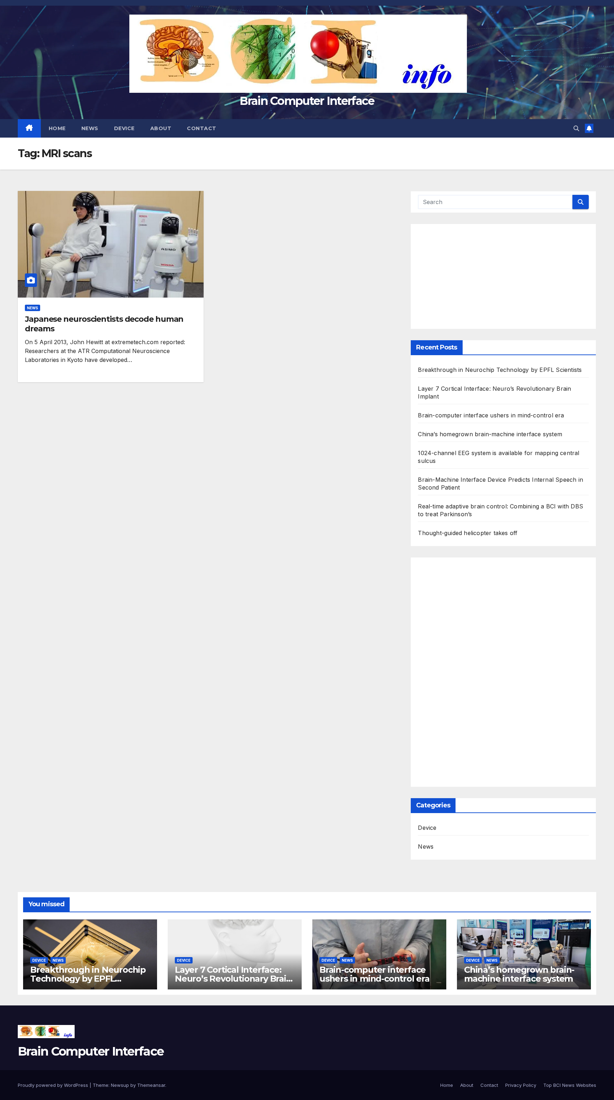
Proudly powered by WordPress (54, 1085)
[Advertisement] (503, 272)
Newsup (120, 1085)
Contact (201, 128)
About (161, 128)
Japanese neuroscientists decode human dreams (104, 323)
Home (57, 128)
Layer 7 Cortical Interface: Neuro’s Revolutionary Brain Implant (233, 979)
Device (124, 128)
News (89, 128)
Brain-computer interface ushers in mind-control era (491, 415)
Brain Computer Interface (306, 101)
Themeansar (151, 1085)
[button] (576, 128)
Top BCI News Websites (569, 1085)
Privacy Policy (520, 1085)
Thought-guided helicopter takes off (467, 532)
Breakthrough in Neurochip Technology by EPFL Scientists (500, 369)
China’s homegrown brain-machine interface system (490, 434)
